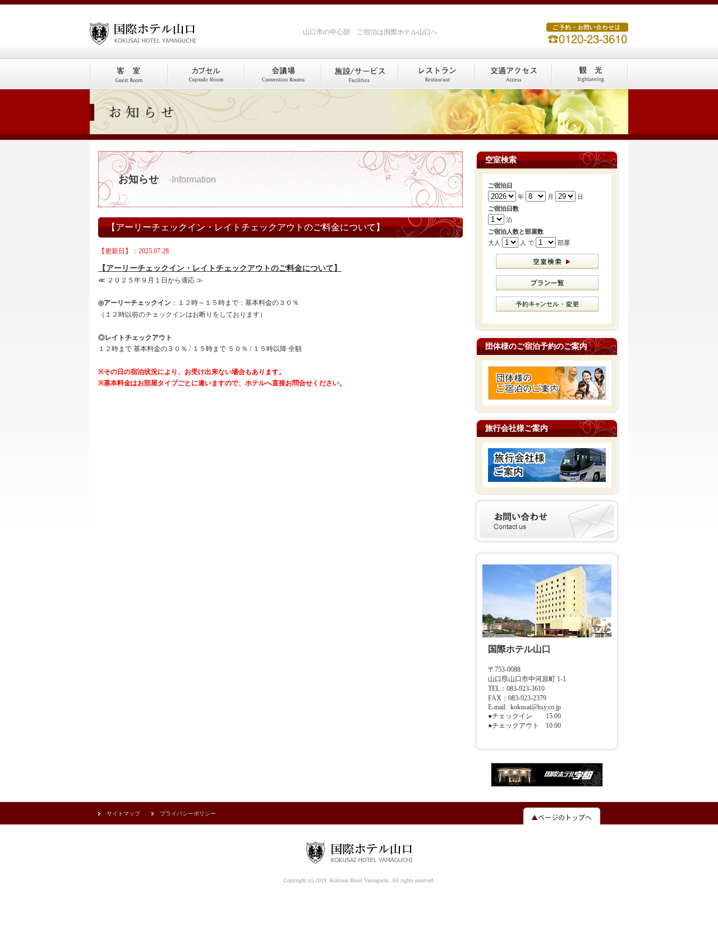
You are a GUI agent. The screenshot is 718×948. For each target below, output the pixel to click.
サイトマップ (123, 813)
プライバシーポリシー (188, 813)
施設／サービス (359, 74)
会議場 (282, 74)
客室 (128, 74)
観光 (589, 74)
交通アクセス (513, 74)
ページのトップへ (561, 817)
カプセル (205, 74)
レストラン (436, 74)
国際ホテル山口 (174, 29)
